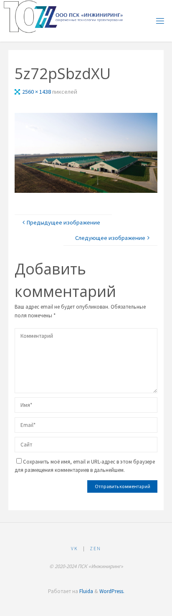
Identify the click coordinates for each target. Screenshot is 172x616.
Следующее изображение (110, 238)
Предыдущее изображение (63, 222)
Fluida (85, 591)
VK (74, 548)
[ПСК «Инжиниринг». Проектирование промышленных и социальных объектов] (63, 16)
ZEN (95, 548)
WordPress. (111, 591)
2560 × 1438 (37, 91)
